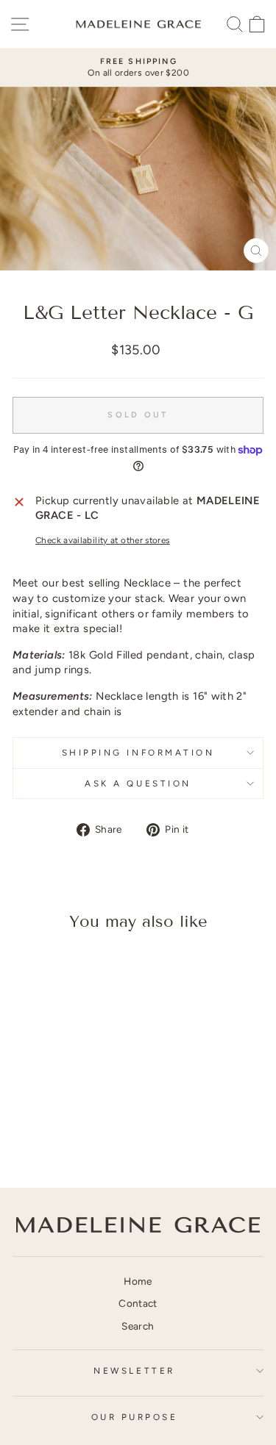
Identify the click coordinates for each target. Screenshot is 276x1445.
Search (137, 1326)
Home (138, 1281)
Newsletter (133, 1371)
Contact (138, 1303)
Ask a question (138, 783)
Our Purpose (134, 1417)
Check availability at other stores (102, 540)
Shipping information (138, 752)
